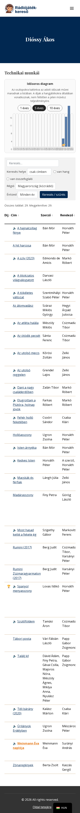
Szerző (47, 215)
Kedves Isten (26, 460)
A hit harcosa (22, 245)
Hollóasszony (22, 435)
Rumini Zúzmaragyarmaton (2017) (27, 573)
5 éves (39, 108)
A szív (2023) (25, 258)
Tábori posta (22, 639)
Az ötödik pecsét (28, 336)
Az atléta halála (28, 323)
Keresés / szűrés (53, 195)
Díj (7, 215)
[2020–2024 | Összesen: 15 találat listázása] (69, 126)
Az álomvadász (23, 306)
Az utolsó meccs (28, 353)
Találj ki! (23, 656)
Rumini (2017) (22, 547)
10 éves (54, 108)
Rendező (67, 215)
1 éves (24, 108)
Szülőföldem (26, 621)
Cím (15, 215)
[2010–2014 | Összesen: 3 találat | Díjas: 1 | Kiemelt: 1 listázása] (63, 143)
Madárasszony (23, 495)
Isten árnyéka (26, 448)
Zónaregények (23, 765)
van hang (63, 171)
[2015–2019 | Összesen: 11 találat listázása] (66, 132)
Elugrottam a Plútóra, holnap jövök (24, 404)
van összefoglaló (21, 179)
